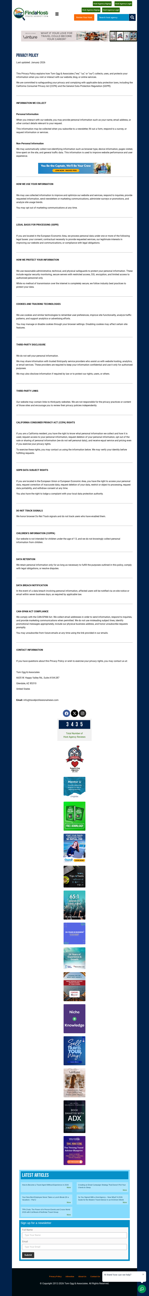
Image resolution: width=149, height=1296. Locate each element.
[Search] (132, 17)
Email (25, 1241)
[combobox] (113, 17)
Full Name (27, 1230)
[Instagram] (82, 713)
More (69, 1188)
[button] (57, 14)
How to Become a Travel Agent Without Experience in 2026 (45, 1185)
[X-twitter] (74, 713)
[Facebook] (66, 713)
